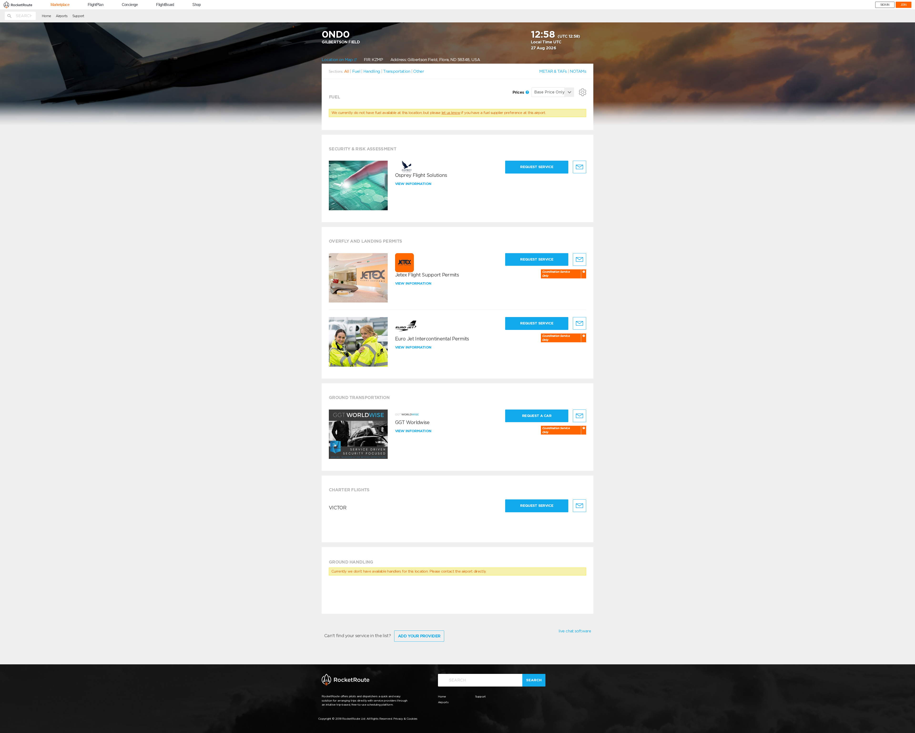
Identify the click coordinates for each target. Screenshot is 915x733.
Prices (519, 92)
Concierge (130, 5)
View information (413, 184)
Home (46, 16)
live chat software (575, 631)
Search (534, 680)
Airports (61, 16)
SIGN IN (885, 4)
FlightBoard (165, 5)
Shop (196, 5)
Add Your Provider (419, 636)
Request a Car (536, 416)
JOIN (903, 4)
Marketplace (60, 5)
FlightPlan (95, 5)
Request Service (536, 167)
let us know (451, 113)
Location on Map (338, 59)
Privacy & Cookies (405, 718)
